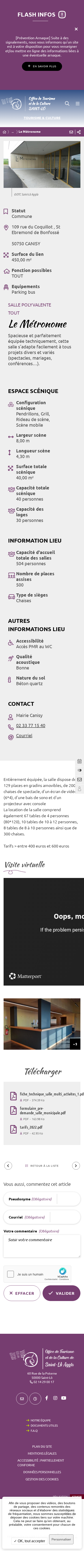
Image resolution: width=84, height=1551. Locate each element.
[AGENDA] (79, 761)
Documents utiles (44, 1425)
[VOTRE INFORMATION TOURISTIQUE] (79, 770)
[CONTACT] (79, 780)
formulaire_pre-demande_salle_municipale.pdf (43, 1110)
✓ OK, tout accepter (29, 1541)
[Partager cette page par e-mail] (71, 132)
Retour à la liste (44, 1165)
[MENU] (77, 103)
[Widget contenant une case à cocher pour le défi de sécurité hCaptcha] (37, 1274)
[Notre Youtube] (63, 1398)
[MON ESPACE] (79, 789)
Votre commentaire (31, 1231)
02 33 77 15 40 (30, 725)
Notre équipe (41, 1420)
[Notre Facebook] (46, 1398)
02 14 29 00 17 (44, 1382)
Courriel (24, 735)
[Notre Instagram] (55, 1398)
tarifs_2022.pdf (31, 1127)
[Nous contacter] (22, 1399)
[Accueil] (4, 132)
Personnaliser (61, 1539)
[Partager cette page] (78, 132)
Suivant (76, 1166)
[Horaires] (35, 1399)
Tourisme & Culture (42, 118)
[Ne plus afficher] (76, 29)
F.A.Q (34, 1430)
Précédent (8, 1166)
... (13, 131)
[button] (67, 103)
